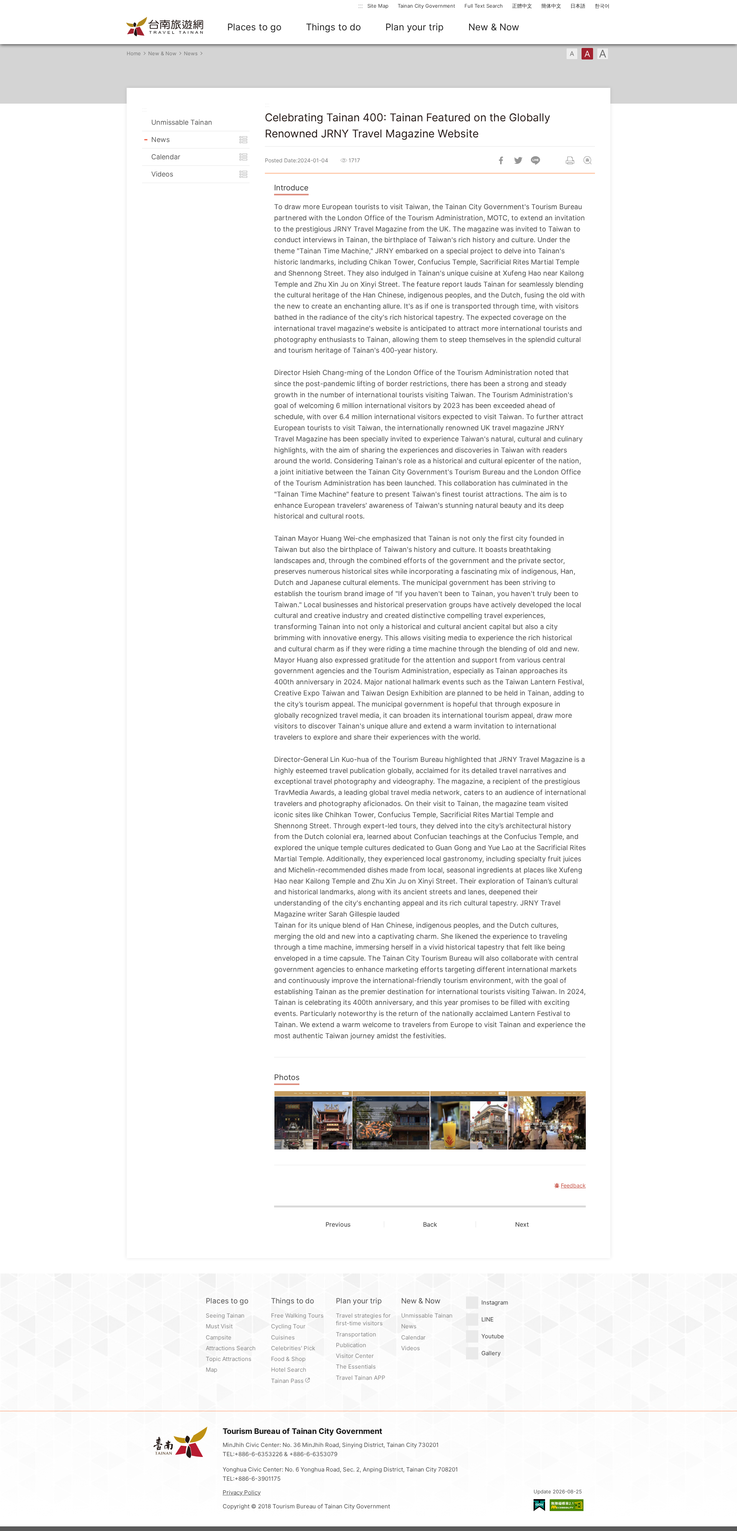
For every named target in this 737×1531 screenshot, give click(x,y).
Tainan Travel (165, 27)
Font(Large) (602, 53)
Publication (351, 1345)
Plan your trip (414, 27)
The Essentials (356, 1366)
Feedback (587, 160)
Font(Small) (572, 53)
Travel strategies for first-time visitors (363, 1319)
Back (430, 1224)
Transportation (356, 1334)
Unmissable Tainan (181, 122)
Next (522, 1224)
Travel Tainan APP (360, 1377)
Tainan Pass (287, 1380)
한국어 (602, 6)
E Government (539, 1505)
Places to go (254, 27)
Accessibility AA (566, 1505)
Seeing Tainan (225, 1315)
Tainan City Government (426, 6)
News (191, 53)
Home (134, 53)
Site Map (377, 6)
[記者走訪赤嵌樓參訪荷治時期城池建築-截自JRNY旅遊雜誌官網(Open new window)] (391, 1120)
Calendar (165, 157)
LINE (487, 1319)
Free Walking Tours (297, 1315)
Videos (162, 174)
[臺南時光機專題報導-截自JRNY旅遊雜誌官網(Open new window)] (547, 1120)
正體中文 (522, 6)
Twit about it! (518, 160)
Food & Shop (288, 1359)
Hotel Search (288, 1369)
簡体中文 (551, 6)
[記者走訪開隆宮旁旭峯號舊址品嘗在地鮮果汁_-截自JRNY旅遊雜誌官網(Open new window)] (469, 1120)
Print (570, 160)
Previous (338, 1224)
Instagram (494, 1302)
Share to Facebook (501, 160)
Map (211, 1369)
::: (360, 5)
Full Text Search (483, 6)
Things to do (333, 27)
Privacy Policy (242, 1492)
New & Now (493, 27)
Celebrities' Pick (293, 1348)
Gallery (491, 1353)
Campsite (218, 1337)
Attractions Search (231, 1348)
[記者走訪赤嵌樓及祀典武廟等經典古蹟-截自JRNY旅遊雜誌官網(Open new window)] (313, 1120)
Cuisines (283, 1337)
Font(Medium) (587, 53)
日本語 (577, 6)
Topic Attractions (228, 1359)
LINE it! (535, 160)
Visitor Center (355, 1355)
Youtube (492, 1336)
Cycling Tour (288, 1326)
